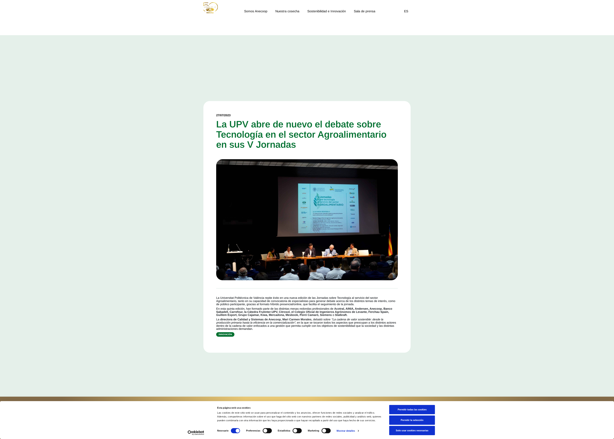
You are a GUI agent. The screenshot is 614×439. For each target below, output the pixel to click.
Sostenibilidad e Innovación (326, 11)
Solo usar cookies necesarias (412, 430)
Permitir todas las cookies (412, 409)
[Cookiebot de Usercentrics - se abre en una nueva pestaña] (196, 432)
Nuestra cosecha (287, 11)
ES (406, 11)
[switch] (267, 430)
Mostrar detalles (346, 430)
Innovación (225, 334)
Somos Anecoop (255, 11)
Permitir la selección (412, 420)
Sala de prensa (364, 11)
